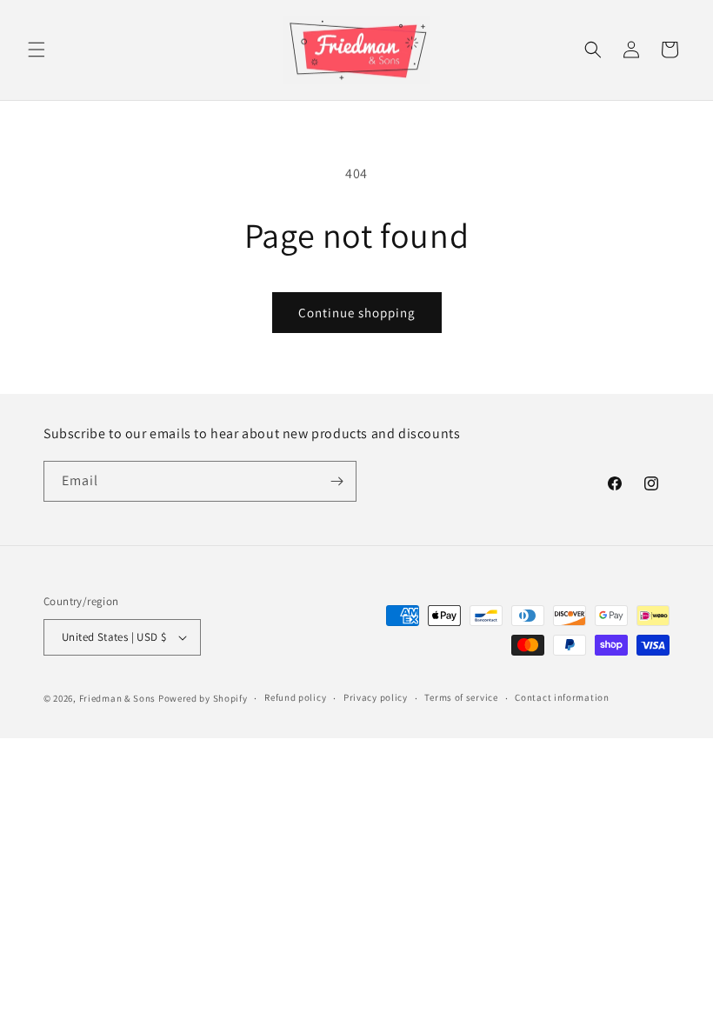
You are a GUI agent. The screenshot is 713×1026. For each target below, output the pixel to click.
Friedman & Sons (118, 698)
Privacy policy (375, 697)
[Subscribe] (336, 481)
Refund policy (295, 697)
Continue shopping (357, 312)
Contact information (562, 697)
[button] (36, 49)
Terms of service (460, 697)
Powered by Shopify (203, 698)
